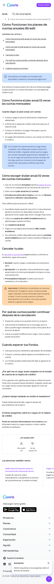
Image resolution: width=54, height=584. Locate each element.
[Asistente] (49, 579)
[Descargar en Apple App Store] (29, 511)
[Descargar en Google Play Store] (11, 511)
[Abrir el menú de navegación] (4, 5)
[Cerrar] (48, 563)
